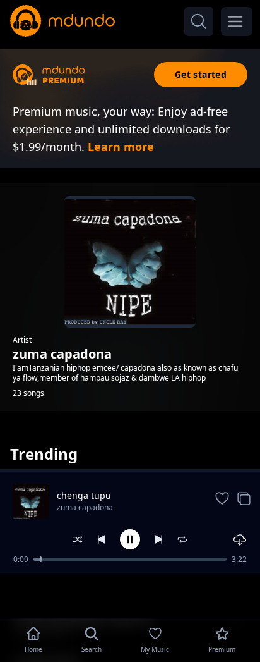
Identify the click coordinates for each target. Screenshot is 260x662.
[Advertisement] (130, 594)
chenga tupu (84, 495)
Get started (201, 74)
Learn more (121, 146)
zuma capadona (85, 507)
